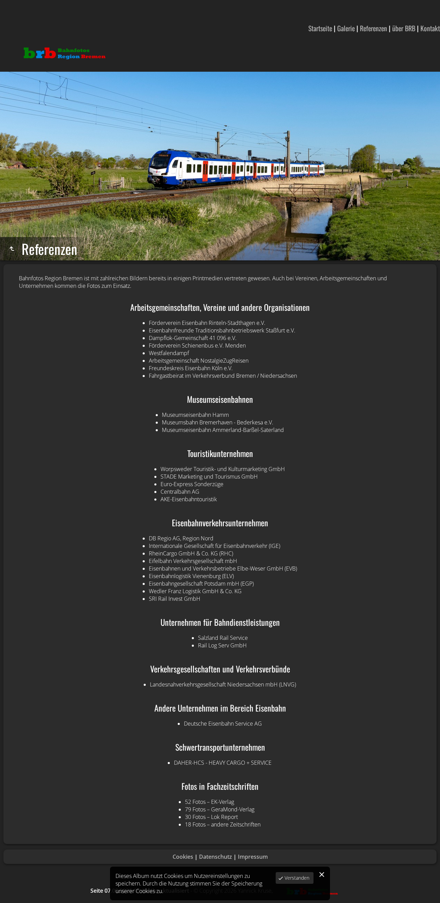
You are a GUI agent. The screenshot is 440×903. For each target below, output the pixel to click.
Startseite (320, 28)
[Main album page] (63, 53)
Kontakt (430, 28)
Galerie (346, 28)
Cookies (183, 856)
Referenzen (373, 28)
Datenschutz (215, 856)
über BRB (403, 28)
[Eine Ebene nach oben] (11, 248)
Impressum (253, 856)
